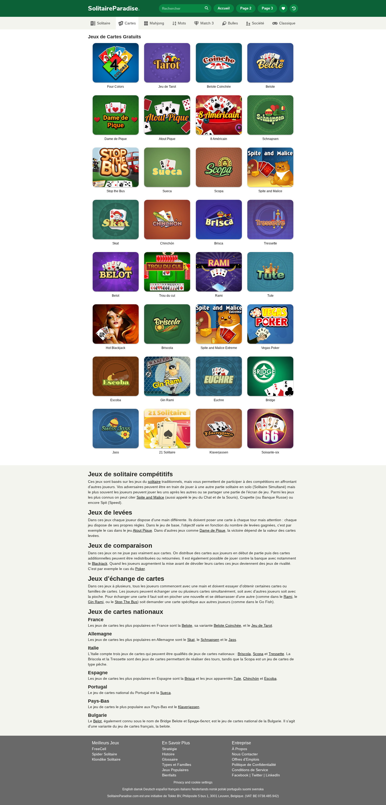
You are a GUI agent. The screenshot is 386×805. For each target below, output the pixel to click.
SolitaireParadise (114, 8)
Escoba (270, 678)
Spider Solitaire (104, 754)
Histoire (168, 754)
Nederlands (200, 789)
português (234, 789)
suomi (246, 789)
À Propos (239, 749)
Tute (237, 678)
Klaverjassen (188, 707)
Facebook (240, 775)
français (174, 789)
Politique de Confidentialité (254, 764)
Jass (232, 639)
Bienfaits (169, 775)
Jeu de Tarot (261, 625)
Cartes (130, 23)
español (162, 789)
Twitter (257, 775)
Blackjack (99, 563)
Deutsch (149, 789)
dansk (138, 789)
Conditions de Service (250, 770)
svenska (258, 789)
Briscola (244, 654)
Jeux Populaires (175, 770)
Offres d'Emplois (245, 759)
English (127, 789)
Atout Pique (142, 530)
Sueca (165, 693)
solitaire (154, 481)
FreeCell (99, 749)
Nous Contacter (245, 754)
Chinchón (251, 678)
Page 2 (245, 8)
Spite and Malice (150, 497)
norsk (213, 789)
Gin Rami (95, 602)
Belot (97, 721)
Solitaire (103, 23)
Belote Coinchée (227, 625)
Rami (288, 596)
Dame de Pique (212, 530)
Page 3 (267, 8)
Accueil (224, 8)
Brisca (190, 678)
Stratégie (169, 749)
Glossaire (170, 759)
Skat (191, 639)
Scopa (258, 654)
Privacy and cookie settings (193, 782)
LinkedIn (273, 775)
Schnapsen (210, 639)
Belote (187, 625)
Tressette (276, 654)
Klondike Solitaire (106, 759)
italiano (185, 789)
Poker (140, 569)
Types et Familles (176, 764)
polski (222, 789)
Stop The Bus (126, 602)
